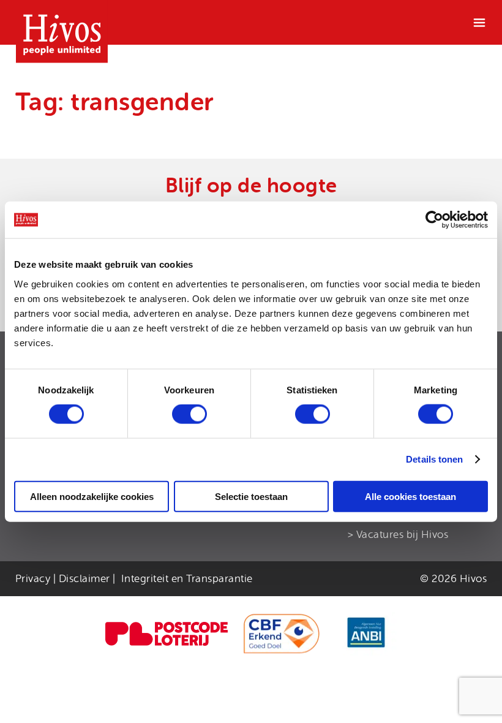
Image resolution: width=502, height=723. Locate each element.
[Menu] (479, 22)
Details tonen (434, 459)
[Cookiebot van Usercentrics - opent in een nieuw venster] (434, 220)
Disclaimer (84, 579)
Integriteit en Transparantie (187, 579)
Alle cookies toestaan (410, 496)
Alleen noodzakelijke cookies (92, 496)
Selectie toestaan (251, 496)
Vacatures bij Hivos (402, 534)
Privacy (33, 579)
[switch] (189, 414)
